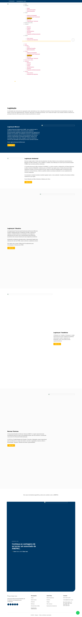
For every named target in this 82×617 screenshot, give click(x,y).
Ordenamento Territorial (32, 21)
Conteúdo (27, 24)
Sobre (28, 8)
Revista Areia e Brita (28, 22)
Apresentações (30, 31)
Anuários (29, 32)
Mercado (29, 19)
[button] (46, 41)
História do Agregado (32, 15)
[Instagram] (66, 1)
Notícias (29, 27)
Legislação (29, 18)
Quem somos (33, 599)
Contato (26, 35)
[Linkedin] (71, 1)
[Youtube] (74, 1)
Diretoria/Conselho (31, 9)
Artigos (28, 29)
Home (26, 4)
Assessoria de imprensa (52, 605)
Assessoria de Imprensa (32, 39)
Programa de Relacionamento (33, 34)
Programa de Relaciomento (34, 608)
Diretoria (33, 601)
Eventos (29, 28)
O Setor (26, 12)
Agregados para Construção (33, 16)
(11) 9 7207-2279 (66, 597)
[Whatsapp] (69, 1)
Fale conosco (30, 38)
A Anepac (26, 5)
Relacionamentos (31, 11)
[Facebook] (64, 1)
